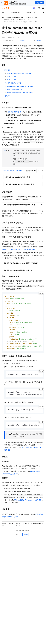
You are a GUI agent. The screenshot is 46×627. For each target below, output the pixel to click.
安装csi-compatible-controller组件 (19, 73)
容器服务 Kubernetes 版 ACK (14, 18)
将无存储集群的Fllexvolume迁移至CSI (28, 500)
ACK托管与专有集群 (31, 18)
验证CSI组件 (12, 79)
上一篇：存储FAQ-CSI (8, 524)
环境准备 (7, 70)
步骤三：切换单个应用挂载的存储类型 (20, 92)
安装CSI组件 (12, 76)
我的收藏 (39, 40)
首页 (3, 18)
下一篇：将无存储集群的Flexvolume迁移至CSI (29, 524)
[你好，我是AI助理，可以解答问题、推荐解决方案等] (34, 8)
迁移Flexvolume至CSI (22, 20)
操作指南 (6, 20)
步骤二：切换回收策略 (14, 89)
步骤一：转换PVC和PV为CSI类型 (20, 86)
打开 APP (40, 3)
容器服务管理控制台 (14, 112)
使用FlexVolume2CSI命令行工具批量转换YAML (19, 249)
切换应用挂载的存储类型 (12, 83)
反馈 (26, 534)
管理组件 (7, 96)
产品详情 (21, 40)
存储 (12, 20)
